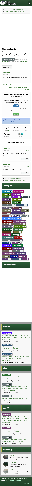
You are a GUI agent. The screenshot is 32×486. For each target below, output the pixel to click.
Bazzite (17, 197)
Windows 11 (7, 344)
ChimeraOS (16, 199)
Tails (14, 256)
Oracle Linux (8, 237)
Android (6, 194)
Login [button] (16, 105)
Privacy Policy (19, 484)
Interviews (7, 215)
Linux (24, 215)
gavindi (12, 455)
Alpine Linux (18, 191)
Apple (7, 414)
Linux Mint (7, 224)
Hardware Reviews (18, 213)
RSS (25, 484)
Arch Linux (7, 197)
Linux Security (8, 226)
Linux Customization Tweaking (12, 218)
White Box (17, 259)
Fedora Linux (22, 205)
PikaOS (18, 237)
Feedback (7, 207)
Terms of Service (10, 484)
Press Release (17, 240)
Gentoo (7, 210)
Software (18, 251)
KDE (17, 215)
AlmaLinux (7, 191)
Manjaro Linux (8, 232)
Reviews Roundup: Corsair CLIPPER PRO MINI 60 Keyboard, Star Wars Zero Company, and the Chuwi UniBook (16, 337)
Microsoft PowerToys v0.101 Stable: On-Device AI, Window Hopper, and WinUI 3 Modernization (15, 358)
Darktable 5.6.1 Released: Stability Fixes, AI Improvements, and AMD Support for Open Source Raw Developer (14, 388)
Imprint (3, 484)
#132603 (27, 74)
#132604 (27, 150)
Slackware (7, 251)
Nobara (16, 234)
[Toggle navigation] (29, 3)
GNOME (16, 210)
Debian (7, 202)
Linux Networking (19, 224)
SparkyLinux (21, 253)
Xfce (26, 259)
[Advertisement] (16, 30)
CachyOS (26, 197)
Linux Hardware (20, 221)
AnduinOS (16, 194)
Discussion (6, 67)
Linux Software (20, 226)
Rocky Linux (18, 245)
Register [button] (16, 114)
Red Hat (17, 242)
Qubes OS (7, 242)
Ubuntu (23, 256)
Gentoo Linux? (7, 84)
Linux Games (8, 221)
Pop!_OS (6, 240)
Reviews (7, 245)
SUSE (6, 256)
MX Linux (7, 234)
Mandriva (18, 229)
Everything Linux (7, 59)
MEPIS (18, 232)
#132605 (27, 166)
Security (7, 248)
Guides (25, 210)
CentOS (7, 199)
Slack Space (18, 248)
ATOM (28, 484)
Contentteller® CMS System (15, 480)
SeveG (12, 470)
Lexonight (13, 462)
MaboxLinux (7, 229)
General (17, 207)
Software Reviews (8, 253)
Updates (7, 259)
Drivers (16, 202)
